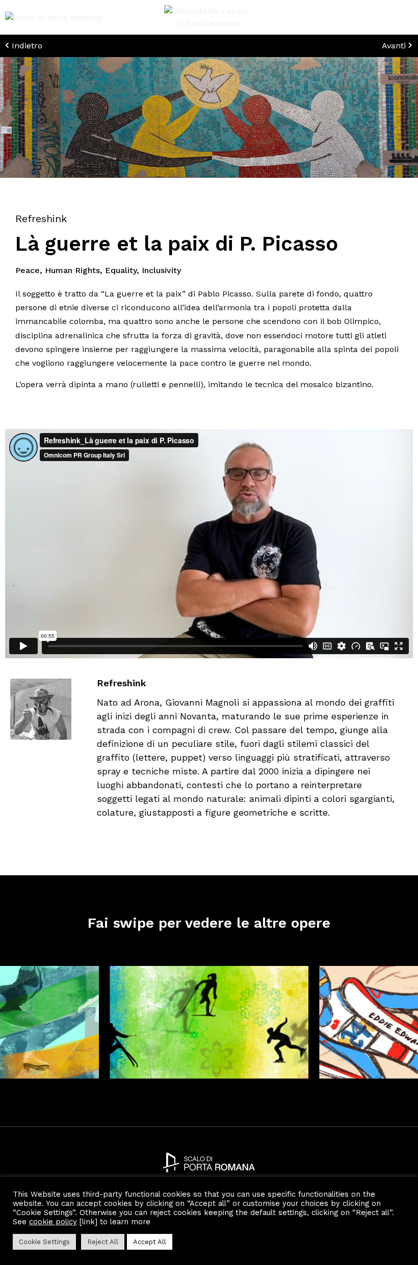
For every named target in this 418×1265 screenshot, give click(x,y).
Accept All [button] (149, 1242)
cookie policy (53, 1221)
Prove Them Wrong (358, 1084)
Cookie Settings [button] (44, 1242)
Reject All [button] (102, 1242)
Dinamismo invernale (151, 1084)
